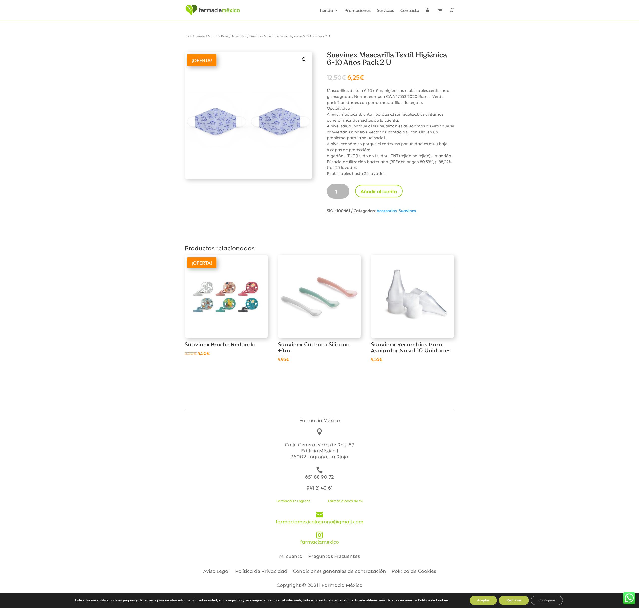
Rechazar (513, 600)
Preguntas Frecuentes (334, 556)
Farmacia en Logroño (293, 500)
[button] (304, 59)
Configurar (546, 600)
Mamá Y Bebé (218, 36)
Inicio (188, 36)
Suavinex (407, 210)
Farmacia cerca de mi (345, 500)
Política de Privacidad (261, 571)
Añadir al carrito (379, 191)
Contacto (409, 10)
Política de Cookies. (433, 600)
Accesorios (239, 36)
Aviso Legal (216, 571)
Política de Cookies (414, 571)
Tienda (326, 10)
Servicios (385, 10)
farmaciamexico (319, 538)
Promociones (357, 10)
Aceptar (483, 600)
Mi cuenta (291, 556)
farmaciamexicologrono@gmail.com (319, 518)
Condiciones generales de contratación (339, 571)
